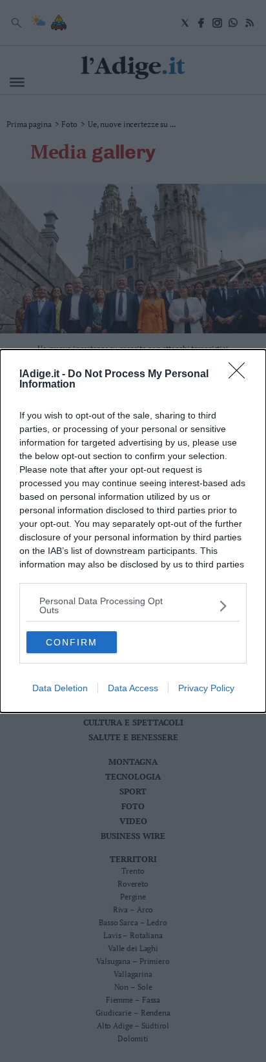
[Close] (241, 374)
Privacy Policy (206, 688)
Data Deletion (60, 688)
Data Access (133, 688)
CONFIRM (71, 642)
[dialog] (133, 531)
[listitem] (133, 605)
